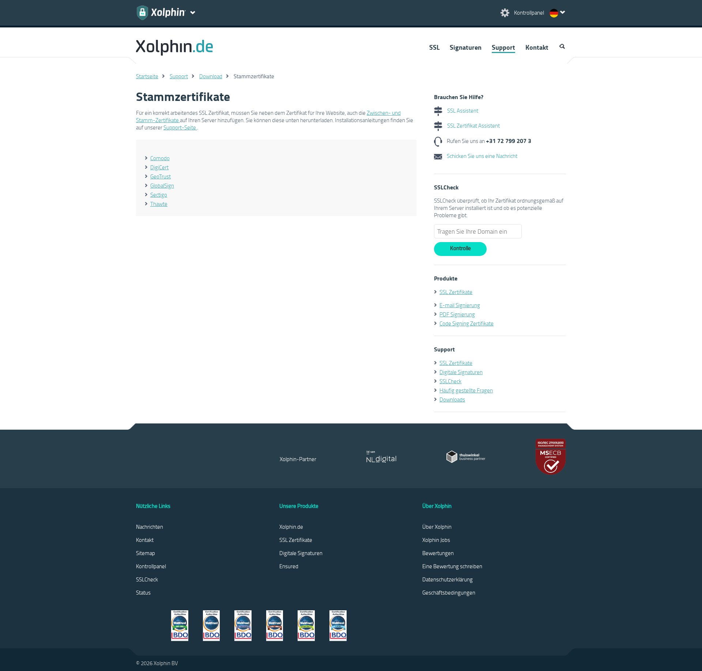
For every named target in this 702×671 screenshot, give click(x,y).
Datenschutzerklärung (447, 579)
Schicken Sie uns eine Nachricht (481, 155)
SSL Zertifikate (455, 291)
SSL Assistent (462, 110)
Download (210, 76)
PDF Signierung (457, 314)
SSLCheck (450, 381)
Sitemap (145, 553)
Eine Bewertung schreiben (452, 566)
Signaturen (466, 47)
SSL (434, 47)
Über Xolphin (437, 526)
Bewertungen (438, 553)
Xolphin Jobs (436, 539)
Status (143, 592)
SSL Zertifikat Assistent (473, 125)
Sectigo (158, 194)
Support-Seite (180, 127)
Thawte (158, 203)
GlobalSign (162, 185)
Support (503, 47)
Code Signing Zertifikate (466, 323)
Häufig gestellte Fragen (466, 390)
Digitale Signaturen (461, 372)
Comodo (160, 158)
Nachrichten (149, 526)
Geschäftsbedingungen (448, 592)
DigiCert (159, 167)
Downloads (452, 399)
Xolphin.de (291, 526)
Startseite (147, 76)
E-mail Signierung (459, 305)
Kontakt (536, 47)
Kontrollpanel (151, 566)
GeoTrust (160, 176)
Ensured (288, 566)
